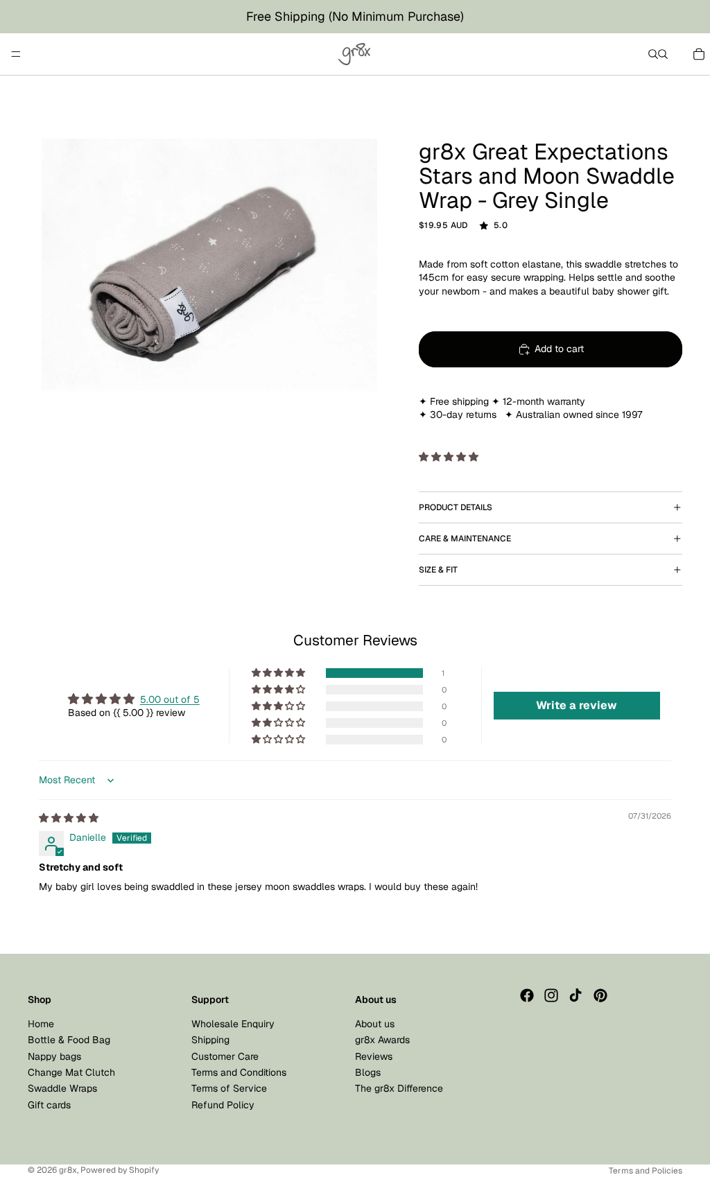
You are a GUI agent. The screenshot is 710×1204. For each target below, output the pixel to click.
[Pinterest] (600, 995)
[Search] (653, 54)
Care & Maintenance (465, 538)
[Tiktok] (575, 995)
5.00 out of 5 (170, 699)
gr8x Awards (382, 1039)
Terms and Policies (645, 1170)
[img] (68, 818)
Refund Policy (222, 1105)
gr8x (68, 1170)
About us (375, 1024)
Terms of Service (229, 1088)
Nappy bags (54, 1056)
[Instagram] (551, 995)
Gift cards (49, 1105)
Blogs (368, 1072)
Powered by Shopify (119, 1170)
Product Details (455, 507)
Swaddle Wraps (62, 1088)
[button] (448, 457)
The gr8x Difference (399, 1088)
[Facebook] (527, 995)
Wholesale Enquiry (233, 1024)
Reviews (373, 1056)
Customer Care (225, 1056)
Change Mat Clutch (71, 1072)
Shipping (210, 1039)
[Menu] (16, 54)
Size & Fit (438, 569)
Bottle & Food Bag (69, 1039)
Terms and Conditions (238, 1072)
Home (41, 1024)
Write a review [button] (576, 705)
